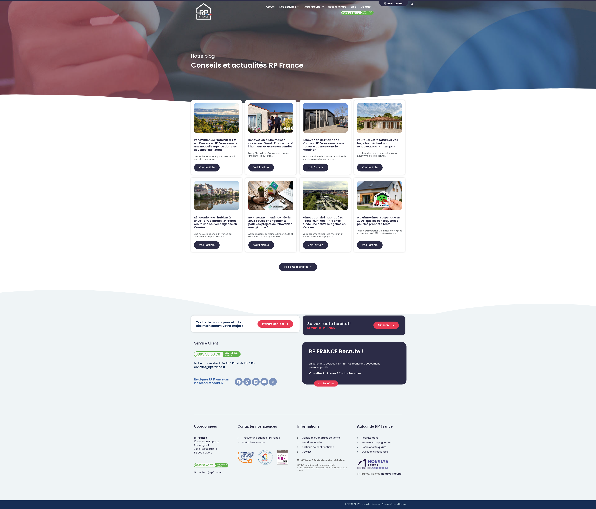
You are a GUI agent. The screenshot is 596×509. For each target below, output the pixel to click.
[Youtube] (264, 382)
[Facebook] (239, 382)
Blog (353, 7)
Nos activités (287, 7)
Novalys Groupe (391, 474)
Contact (366, 7)
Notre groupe (312, 7)
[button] (298, 267)
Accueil (270, 7)
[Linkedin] (256, 382)
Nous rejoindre (337, 7)
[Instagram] (247, 382)
